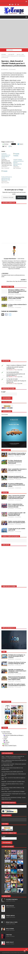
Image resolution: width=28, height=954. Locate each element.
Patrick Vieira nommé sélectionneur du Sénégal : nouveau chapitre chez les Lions (13, 798)
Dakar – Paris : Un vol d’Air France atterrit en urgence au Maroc (13, 778)
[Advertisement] (14, 33)
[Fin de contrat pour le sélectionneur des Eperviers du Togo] (6, 173)
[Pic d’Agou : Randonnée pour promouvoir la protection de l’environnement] (4, 462)
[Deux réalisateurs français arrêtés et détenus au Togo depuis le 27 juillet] (4, 455)
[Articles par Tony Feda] (3, 937)
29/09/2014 (11, 294)
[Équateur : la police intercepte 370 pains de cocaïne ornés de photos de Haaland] (14, 890)
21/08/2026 (11, 500)
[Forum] (18, 4)
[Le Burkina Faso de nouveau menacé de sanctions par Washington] (20, 881)
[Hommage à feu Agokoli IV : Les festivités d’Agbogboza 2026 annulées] (4, 478)
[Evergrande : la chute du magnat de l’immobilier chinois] (14, 862)
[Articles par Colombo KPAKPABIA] (3, 901)
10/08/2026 (11, 472)
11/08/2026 (11, 464)
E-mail (3, 392)
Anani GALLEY (10, 942)
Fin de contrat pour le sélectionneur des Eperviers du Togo (6, 178)
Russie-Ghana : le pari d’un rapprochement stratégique (12, 791)
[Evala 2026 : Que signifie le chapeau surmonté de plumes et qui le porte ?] (4, 686)
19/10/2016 (11, 300)
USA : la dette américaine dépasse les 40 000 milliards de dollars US (13, 774)
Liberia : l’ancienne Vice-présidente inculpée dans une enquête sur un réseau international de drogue (16, 497)
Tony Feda (9, 935)
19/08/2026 (11, 456)
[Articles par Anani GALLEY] (3, 944)
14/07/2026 (11, 687)
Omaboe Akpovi (10, 915)
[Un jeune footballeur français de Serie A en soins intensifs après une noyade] (7, 876)
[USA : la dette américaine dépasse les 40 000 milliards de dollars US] (20, 857)
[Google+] (12, 4)
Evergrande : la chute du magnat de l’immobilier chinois (13, 781)
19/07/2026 (11, 673)
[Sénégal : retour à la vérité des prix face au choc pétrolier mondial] (7, 885)
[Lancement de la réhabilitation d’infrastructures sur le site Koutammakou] (14, 717)
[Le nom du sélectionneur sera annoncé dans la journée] (7, 161)
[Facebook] (15, 4)
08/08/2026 (11, 479)
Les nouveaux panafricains (13, 372)
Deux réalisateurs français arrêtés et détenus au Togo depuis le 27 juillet (12, 788)
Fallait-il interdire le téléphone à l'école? (16, 365)
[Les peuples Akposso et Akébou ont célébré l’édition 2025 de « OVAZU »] (20, 707)
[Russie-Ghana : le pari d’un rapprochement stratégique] (14, 866)
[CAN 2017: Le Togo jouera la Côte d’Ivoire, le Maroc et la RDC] (4, 299)
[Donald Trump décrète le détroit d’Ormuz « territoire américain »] (20, 862)
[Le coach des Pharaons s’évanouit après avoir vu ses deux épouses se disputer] (20, 866)
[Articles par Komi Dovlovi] (3, 911)
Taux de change (4, 414)
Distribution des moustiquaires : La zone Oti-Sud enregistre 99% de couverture (16, 656)
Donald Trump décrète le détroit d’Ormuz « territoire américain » (12, 784)
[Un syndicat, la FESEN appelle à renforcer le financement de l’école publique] (4, 485)
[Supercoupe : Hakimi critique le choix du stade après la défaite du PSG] (14, 876)
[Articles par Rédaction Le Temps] (3, 924)
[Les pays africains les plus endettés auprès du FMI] (4, 530)
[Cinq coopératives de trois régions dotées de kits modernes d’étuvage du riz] (20, 717)
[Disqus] (14, 337)
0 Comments (13, 69)
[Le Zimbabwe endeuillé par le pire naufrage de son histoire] (7, 881)
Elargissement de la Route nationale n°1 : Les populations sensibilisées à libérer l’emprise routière (16, 678)
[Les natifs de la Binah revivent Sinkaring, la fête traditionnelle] (14, 722)
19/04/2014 (5, 69)
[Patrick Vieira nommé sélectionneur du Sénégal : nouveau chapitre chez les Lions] (7, 871)
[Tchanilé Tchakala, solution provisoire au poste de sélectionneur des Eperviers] (18, 156)
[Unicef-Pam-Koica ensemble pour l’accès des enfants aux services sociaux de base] (7, 712)
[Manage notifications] (24, 951)
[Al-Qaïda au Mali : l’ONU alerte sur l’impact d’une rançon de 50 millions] (14, 881)
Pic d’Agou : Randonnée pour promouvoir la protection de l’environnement (15, 462)
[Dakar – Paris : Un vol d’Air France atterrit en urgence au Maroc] (7, 862)
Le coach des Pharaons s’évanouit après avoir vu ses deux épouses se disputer (13, 794)
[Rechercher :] (14, 50)
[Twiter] (10, 4)
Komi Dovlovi (10, 906)
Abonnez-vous (21, 197)
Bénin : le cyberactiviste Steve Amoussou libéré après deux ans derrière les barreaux (16, 505)
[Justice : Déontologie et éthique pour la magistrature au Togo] (7, 707)
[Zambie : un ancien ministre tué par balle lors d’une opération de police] (4, 523)
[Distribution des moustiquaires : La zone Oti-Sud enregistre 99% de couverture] (4, 656)
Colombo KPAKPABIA (12, 899)
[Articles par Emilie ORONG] (3, 929)
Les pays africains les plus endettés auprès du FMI (12, 771)
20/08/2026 (11, 531)
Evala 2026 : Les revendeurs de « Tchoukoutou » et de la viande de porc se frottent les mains (17, 671)
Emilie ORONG (10, 928)
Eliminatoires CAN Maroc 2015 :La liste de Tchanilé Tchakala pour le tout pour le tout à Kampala (17, 291)
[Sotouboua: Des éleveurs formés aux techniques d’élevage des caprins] (4, 664)
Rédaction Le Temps (12, 369)
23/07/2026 (11, 665)
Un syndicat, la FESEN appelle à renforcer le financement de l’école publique (16, 485)
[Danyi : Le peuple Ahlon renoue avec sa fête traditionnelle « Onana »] (4, 470)
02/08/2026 (11, 659)
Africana (5, 492)
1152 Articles (21, 258)
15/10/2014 (11, 307)
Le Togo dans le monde (12, 379)
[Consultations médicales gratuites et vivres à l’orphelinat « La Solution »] (14, 707)
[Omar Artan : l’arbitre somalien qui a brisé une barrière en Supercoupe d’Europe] (14, 885)
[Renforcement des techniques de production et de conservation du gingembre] (20, 712)
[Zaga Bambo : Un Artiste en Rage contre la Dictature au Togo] (7, 722)
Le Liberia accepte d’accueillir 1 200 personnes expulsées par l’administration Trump (16, 514)
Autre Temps (6, 450)
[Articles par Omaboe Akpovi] (3, 918)
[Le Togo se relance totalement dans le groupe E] (4, 305)
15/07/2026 (11, 681)
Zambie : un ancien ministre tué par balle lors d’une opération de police (12, 768)
